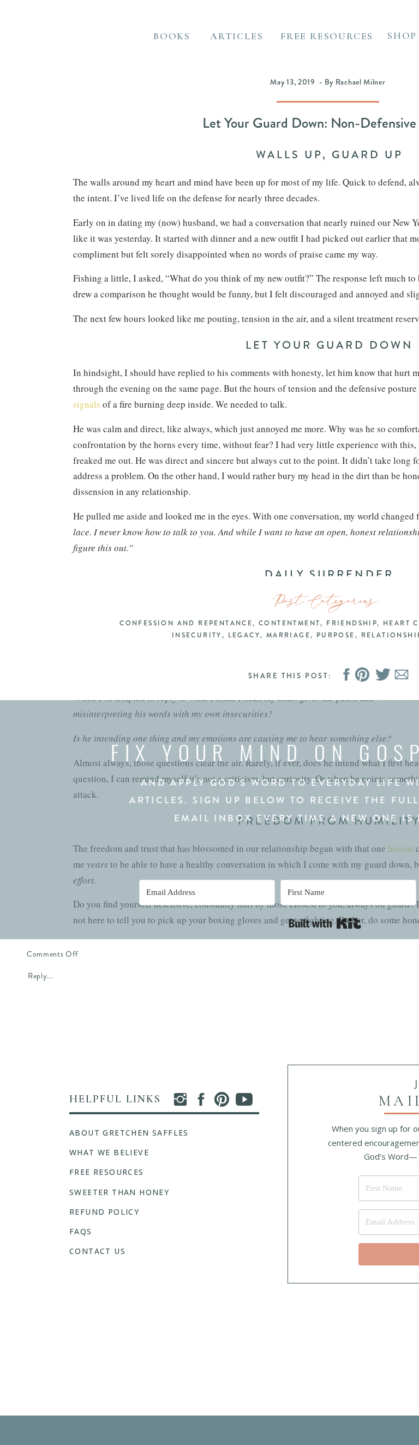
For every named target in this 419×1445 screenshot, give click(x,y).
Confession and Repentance (186, 623)
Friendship (351, 623)
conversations (99, 617)
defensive (253, 1254)
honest (401, 848)
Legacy (244, 635)
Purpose (335, 635)
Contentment (289, 623)
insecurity (101, 944)
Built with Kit (325, 923)
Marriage (288, 635)
